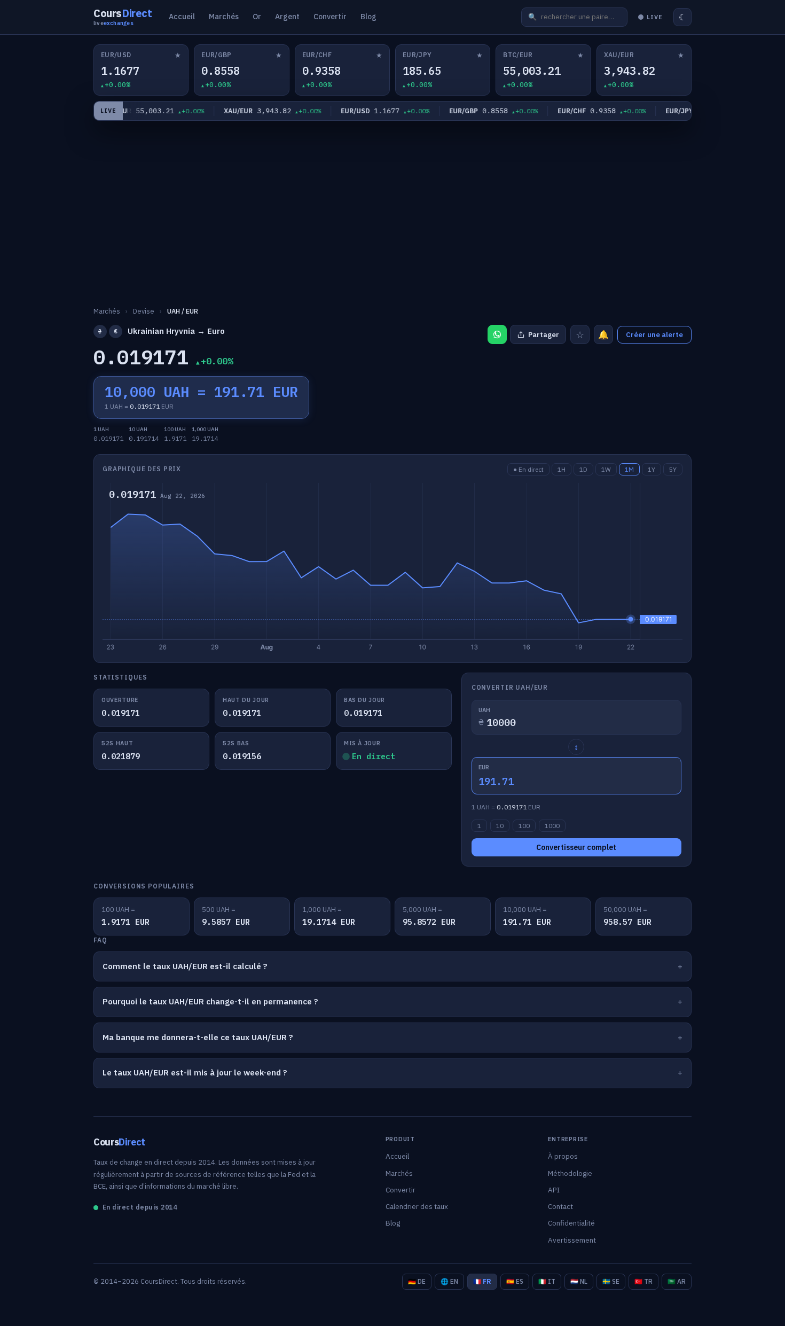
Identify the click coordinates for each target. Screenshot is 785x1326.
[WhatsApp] (497, 334)
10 (500, 826)
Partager (543, 334)
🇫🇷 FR (482, 1281)
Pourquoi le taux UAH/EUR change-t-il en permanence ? (210, 1001)
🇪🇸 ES (514, 1281)
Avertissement (572, 1240)
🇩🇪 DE (417, 1281)
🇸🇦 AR (677, 1281)
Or (257, 16)
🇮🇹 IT (546, 1281)
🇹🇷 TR (643, 1281)
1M (629, 469)
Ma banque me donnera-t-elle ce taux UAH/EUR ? (198, 1037)
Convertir (330, 16)
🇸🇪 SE (610, 1281)
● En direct (528, 469)
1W (606, 469)
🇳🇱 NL (578, 1281)
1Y (651, 469)
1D (583, 469)
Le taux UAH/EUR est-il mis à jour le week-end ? (195, 1072)
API (554, 1190)
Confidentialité (571, 1223)
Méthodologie (570, 1173)
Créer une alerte (654, 334)
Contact (560, 1206)
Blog (368, 16)
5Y (673, 469)
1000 (552, 826)
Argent (287, 16)
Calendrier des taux (417, 1206)
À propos (563, 1156)
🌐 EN (449, 1281)
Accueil (182, 16)
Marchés (224, 16)
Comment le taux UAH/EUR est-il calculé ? (185, 966)
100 (524, 826)
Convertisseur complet (576, 847)
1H (562, 469)
